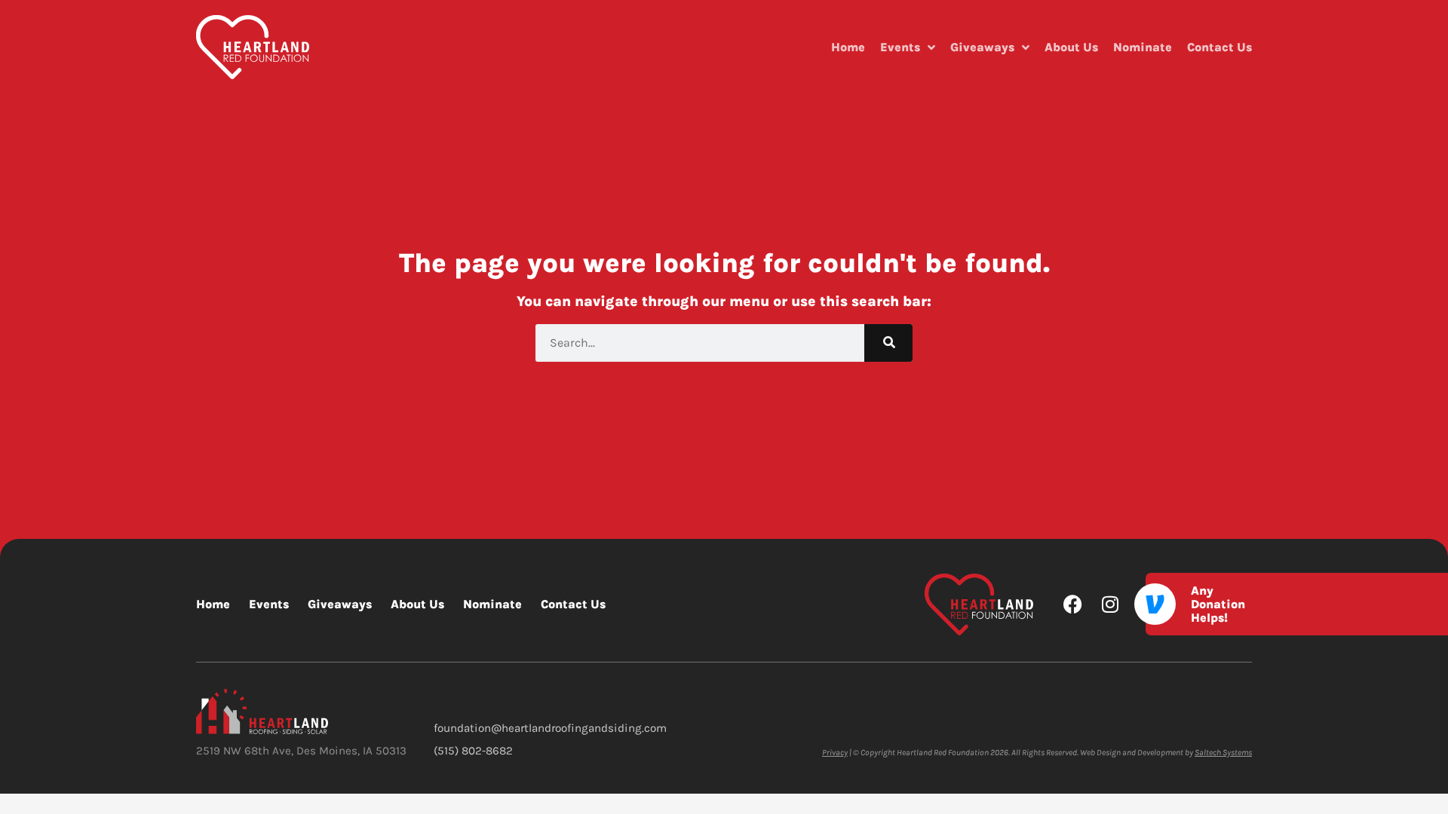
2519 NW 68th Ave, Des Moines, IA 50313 (301, 750)
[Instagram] (1109, 604)
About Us (1071, 47)
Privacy (835, 752)
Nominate (1142, 47)
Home (848, 47)
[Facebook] (1072, 604)
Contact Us (1219, 47)
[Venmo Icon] (1155, 604)
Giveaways (982, 47)
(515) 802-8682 (473, 750)
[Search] (888, 343)
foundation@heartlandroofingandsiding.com (550, 728)
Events (900, 47)
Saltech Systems (1223, 752)
